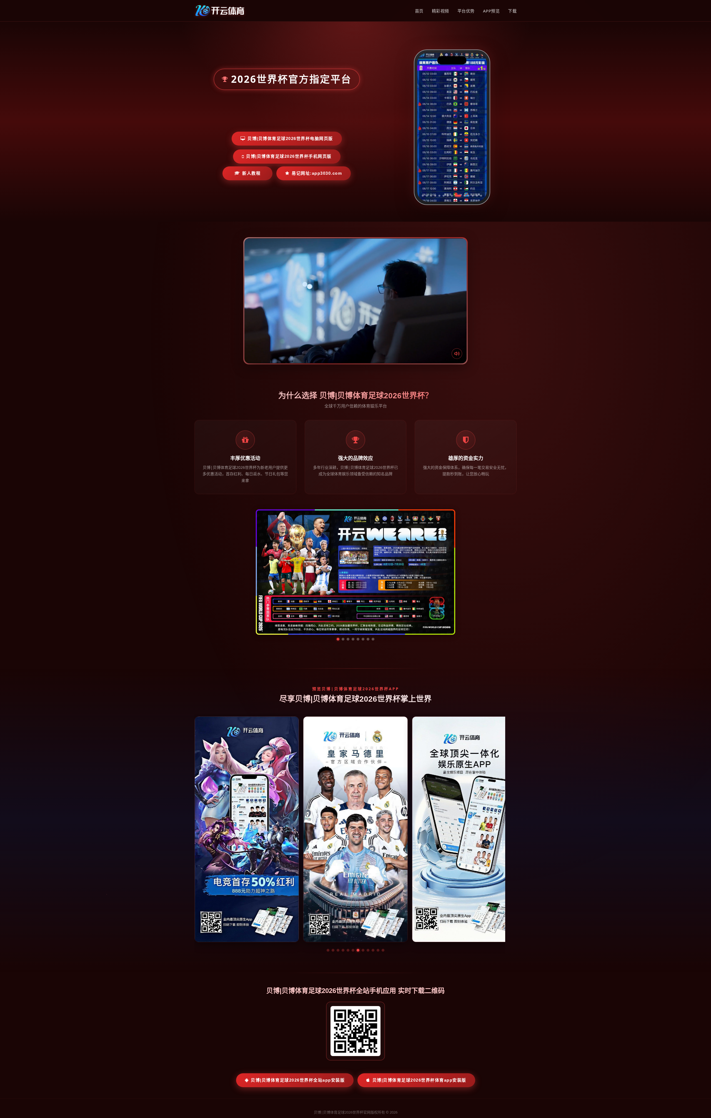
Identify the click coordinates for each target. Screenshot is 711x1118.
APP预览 (491, 11)
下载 (512, 11)
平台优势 (466, 11)
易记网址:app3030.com (317, 173)
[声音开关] (457, 353)
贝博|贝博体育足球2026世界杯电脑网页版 (290, 138)
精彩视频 (440, 11)
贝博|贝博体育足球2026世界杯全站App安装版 (298, 1027)
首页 (419, 11)
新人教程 (251, 173)
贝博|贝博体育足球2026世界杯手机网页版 (289, 156)
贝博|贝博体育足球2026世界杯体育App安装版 (419, 1027)
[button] (328, 897)
